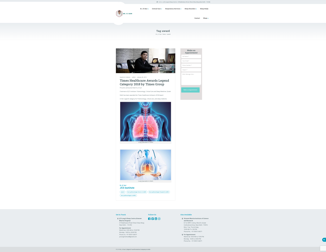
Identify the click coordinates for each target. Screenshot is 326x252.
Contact (197, 18)
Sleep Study (204, 9)
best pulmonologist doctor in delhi (136, 192)
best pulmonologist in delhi (128, 195)
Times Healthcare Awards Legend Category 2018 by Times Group (144, 82)
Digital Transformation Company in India (138, 249)
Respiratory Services (172, 9)
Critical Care (156, 9)
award (122, 192)
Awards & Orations (125, 77)
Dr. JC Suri (143, 9)
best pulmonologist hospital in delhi (159, 192)
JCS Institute (127, 187)
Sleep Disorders (190, 9)
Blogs (205, 18)
